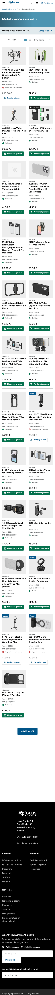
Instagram (7, 869)
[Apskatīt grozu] (37, 3)
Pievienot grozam (41, 98)
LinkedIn (6, 881)
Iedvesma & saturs (11, 901)
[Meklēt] (31, 3)
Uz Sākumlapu (7, 9)
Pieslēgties (48, 3)
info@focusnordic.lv (11, 860)
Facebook (7, 873)
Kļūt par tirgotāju (38, 864)
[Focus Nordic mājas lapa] (14, 3)
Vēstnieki (6, 896)
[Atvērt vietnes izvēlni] (5, 3)
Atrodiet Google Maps (27, 843)
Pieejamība (35, 869)
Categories (44, 30)
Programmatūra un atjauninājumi (11, 919)
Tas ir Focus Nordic (39, 860)
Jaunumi (6, 909)
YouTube (6, 877)
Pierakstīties (11, 960)
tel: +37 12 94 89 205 (12, 864)
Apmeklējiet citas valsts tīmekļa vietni (20, 969)
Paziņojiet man (13, 98)
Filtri (14, 39)
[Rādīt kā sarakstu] (30, 40)
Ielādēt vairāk (27, 731)
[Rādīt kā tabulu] (25, 40)
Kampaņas (7, 905)
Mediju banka (8, 913)
